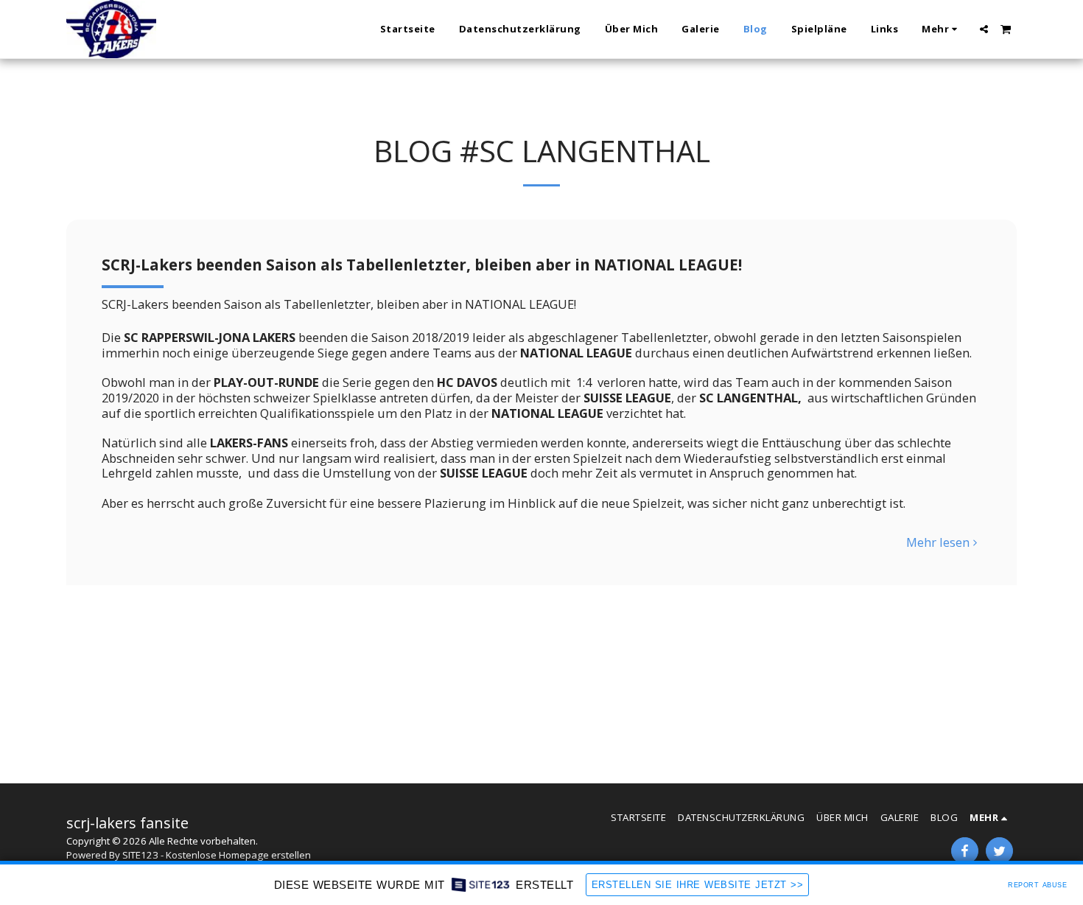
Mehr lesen (938, 543)
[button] (984, 29)
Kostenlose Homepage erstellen (238, 855)
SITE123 (140, 855)
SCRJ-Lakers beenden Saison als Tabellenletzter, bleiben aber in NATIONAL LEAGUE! (422, 264)
